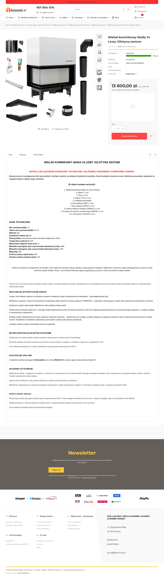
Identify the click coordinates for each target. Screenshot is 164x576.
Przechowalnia (43, 529)
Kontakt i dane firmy (45, 541)
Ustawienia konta (44, 525)
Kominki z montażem (98, 18)
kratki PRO (130, 74)
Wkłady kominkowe (29, 18)
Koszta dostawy (73, 529)
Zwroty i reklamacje (14, 522)
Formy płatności (74, 522)
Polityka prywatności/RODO (17, 544)
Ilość (113, 124)
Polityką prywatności (89, 478)
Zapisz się (56, 470)
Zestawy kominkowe (98, 25)
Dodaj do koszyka (129, 136)
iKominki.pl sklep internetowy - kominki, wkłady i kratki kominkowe (28, 25)
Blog (117, 18)
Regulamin (72, 475)
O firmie (40, 544)
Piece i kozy (50, 18)
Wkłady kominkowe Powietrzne (78, 25)
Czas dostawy (72, 525)
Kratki (64, 18)
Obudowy (79, 18)
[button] (156, 2)
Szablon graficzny (17, 573)
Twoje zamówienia (44, 522)
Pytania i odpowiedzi (14, 525)
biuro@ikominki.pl (46, 13)
